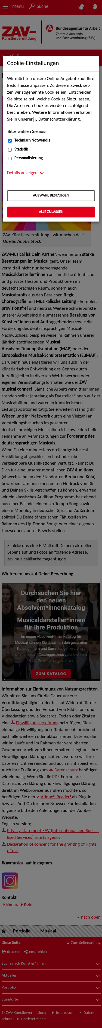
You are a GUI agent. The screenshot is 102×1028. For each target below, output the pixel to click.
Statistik (21, 150)
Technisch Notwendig (32, 141)
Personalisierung (28, 158)
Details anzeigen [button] (22, 173)
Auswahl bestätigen (51, 196)
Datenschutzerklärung (59, 119)
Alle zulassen (51, 212)
